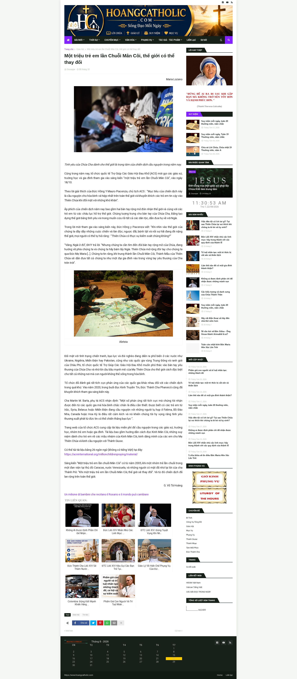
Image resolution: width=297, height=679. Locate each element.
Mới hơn (69, 631)
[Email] (114, 622)
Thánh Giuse (191, 539)
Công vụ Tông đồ (194, 522)
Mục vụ (189, 530)
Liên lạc (229, 675)
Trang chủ (68, 49)
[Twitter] (93, 622)
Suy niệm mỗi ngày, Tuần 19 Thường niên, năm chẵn (214, 135)
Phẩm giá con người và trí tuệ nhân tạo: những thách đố (207, 371)
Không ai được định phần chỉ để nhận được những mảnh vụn (216, 280)
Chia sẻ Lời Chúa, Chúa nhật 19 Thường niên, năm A (216, 148)
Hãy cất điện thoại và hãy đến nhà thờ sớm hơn (215, 319)
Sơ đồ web (191, 567)
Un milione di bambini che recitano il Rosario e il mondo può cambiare (106, 494)
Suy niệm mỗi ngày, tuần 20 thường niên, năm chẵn (214, 122)
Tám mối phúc (192, 548)
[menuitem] (68, 40)
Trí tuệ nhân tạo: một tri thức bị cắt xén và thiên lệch (216, 253)
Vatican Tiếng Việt (194, 587)
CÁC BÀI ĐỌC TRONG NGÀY (198, 592)
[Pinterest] (100, 622)
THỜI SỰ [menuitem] (93, 40)
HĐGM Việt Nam (193, 583)
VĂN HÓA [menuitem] (129, 40)
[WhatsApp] (107, 622)
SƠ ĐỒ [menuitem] (204, 40)
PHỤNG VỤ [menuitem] (146, 40)
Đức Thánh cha (193, 552)
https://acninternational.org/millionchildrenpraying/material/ (101, 454)
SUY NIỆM (193, 114)
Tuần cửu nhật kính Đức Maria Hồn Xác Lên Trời (215, 345)
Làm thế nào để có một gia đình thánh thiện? (216, 266)
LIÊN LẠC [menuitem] (191, 40)
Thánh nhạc (191, 543)
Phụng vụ (190, 535)
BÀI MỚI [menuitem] (78, 40)
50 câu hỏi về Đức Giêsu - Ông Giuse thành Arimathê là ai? (215, 332)
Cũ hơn (178, 631)
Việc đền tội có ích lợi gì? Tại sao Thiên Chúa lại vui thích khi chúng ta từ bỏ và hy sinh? (216, 224)
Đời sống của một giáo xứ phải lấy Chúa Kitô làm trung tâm (209, 187)
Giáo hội (80, 49)
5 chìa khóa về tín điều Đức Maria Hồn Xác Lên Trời (208, 456)
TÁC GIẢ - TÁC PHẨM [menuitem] (169, 40)
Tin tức (85, 615)
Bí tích (189, 518)
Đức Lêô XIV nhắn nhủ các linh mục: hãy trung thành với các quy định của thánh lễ (216, 240)
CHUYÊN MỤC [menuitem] (111, 40)
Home (219, 675)
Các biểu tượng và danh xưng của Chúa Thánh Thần (215, 293)
